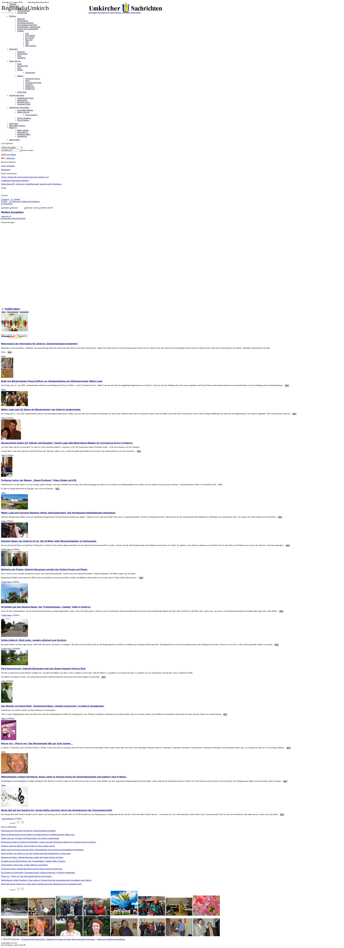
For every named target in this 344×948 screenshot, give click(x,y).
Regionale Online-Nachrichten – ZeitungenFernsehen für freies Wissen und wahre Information (58, 939)
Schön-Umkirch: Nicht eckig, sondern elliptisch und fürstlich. (34, 640)
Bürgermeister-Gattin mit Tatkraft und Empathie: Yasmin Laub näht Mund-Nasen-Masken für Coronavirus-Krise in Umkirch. (67, 443)
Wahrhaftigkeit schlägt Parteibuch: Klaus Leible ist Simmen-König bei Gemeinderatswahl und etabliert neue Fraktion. (64, 776)
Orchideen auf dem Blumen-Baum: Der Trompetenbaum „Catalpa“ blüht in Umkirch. (46, 607)
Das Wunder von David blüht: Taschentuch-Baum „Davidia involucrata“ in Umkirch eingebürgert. (53, 706)
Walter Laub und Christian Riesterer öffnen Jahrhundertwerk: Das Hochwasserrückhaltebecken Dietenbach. (58, 512)
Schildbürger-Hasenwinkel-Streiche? (15, 181)
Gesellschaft (24, 312)
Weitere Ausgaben (12, 212)
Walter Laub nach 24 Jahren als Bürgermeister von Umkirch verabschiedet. (41, 409)
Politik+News (6, 549)
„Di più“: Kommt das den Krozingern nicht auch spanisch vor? (25, 177)
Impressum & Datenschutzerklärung (25, 202)
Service (6, 199)
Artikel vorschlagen (8, 155)
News (4, 312)
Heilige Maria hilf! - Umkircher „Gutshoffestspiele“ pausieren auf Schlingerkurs (31, 184)
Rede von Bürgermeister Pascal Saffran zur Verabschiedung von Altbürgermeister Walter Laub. (52, 381)
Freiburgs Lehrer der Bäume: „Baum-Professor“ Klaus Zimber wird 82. (39, 480)
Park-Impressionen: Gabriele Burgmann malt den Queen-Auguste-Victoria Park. (43, 668)
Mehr (9, 352)
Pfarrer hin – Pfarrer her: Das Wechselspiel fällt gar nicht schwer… (37, 743)
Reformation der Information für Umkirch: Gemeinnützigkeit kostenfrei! (39, 343)
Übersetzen (8, 204)
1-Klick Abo (10, 158)
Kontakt (16, 199)
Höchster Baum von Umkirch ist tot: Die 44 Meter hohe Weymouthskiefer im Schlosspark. (49, 541)
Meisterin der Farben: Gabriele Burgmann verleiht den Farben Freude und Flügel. (44, 569)
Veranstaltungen (12, 312)
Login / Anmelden (8, 166)
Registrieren (5, 170)
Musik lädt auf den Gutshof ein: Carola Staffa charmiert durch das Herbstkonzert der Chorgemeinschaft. (57, 810)
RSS (5, 202)
